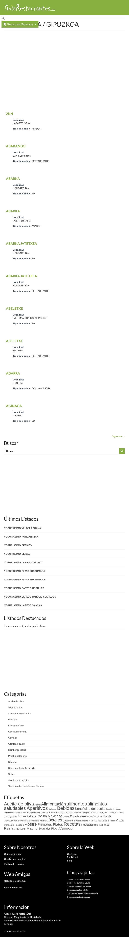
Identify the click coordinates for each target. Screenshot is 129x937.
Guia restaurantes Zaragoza (78, 897)
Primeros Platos (50, 824)
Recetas (12, 762)
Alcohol (37, 805)
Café (43, 813)
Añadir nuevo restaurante (17, 913)
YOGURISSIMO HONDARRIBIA (21, 536)
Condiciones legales (14, 859)
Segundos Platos (48, 828)
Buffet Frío (25, 813)
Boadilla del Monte (113, 809)
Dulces (78, 821)
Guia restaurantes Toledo (77, 890)
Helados (111, 821)
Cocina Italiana (16, 725)
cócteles (54, 820)
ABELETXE (14, 308)
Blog (69, 860)
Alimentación (15, 707)
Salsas (11, 774)
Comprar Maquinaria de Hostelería (22, 917)
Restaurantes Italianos (95, 824)
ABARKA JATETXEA (21, 243)
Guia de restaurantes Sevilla (78, 883)
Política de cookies (14, 864)
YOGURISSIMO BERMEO (18, 545)
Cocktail (66, 817)
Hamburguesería (17, 749)
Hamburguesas (98, 820)
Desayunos (69, 820)
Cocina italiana (26, 816)
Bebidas (12, 719)
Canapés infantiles (73, 813)
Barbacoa (52, 809)
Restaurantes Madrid (21, 828)
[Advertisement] (66, 57)
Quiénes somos (12, 854)
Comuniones (10, 820)
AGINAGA (14, 406)
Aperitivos (37, 808)
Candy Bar (102, 812)
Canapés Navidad (89, 813)
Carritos (120, 813)
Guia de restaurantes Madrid (78, 879)
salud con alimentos (18, 780)
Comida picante (16, 743)
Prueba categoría (17, 756)
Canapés (62, 813)
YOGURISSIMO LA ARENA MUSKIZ (23, 562)
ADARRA (13, 373)
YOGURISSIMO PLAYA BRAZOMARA (24, 571)
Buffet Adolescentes (12, 813)
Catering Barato (10, 817)
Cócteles (12, 737)
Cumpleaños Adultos (37, 821)
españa (85, 821)
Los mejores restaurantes (55, 24)
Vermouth (66, 828)
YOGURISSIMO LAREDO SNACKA (23, 605)
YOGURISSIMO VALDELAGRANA (22, 528)
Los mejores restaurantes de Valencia (82, 893)
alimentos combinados (20, 713)
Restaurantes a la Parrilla (21, 768)
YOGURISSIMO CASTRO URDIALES (24, 588)
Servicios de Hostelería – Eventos (26, 786)
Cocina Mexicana (17, 731)
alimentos (77, 803)
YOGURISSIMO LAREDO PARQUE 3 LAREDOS (30, 596)
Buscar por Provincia (20, 24)
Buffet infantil (35, 813)
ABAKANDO (16, 146)
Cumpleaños (23, 821)
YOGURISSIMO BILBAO (17, 554)
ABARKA (13, 178)
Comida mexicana (81, 816)
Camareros (51, 812)
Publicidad (72, 857)
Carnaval (112, 813)
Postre (31, 824)
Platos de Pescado (14, 825)
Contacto (83, 24)
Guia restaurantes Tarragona (79, 886)
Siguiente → (118, 436)
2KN (9, 114)
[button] (64, 18)
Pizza (120, 820)
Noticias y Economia (15, 880)
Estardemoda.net (13, 887)
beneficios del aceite (90, 809)
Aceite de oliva (16, 701)
